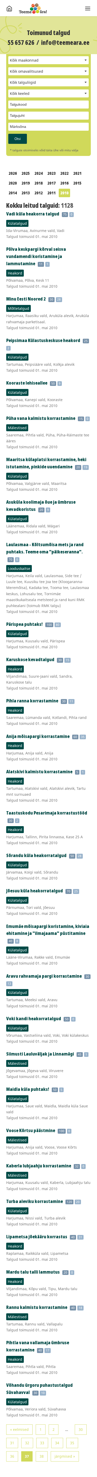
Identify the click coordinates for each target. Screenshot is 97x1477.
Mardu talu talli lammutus (33, 1272)
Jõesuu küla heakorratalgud (34, 890)
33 (42, 1442)
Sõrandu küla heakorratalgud (36, 855)
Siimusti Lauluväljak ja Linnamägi (40, 1054)
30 (81, 1429)
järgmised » (65, 1456)
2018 (38, 183)
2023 (51, 173)
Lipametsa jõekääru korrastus (36, 1236)
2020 (13, 183)
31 (12, 1442)
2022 (64, 173)
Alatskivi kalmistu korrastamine (39, 771)
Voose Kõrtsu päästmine (30, 1130)
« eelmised (19, 1429)
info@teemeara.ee (65, 42)
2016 (64, 183)
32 (27, 1442)
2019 (25, 183)
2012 (38, 193)
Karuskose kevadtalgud (30, 659)
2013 (25, 193)
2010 (64, 193)
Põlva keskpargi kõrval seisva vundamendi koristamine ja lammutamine (36, 256)
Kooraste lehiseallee (26, 383)
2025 (25, 173)
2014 (13, 193)
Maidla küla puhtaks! (27, 1089)
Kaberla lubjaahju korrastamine (38, 1166)
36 (12, 1456)
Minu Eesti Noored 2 (26, 299)
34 (57, 1442)
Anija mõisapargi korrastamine (38, 736)
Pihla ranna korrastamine (32, 701)
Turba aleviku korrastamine (34, 1201)
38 (42, 1456)
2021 (77, 173)
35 (72, 1442)
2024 (38, 173)
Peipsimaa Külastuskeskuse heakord (43, 340)
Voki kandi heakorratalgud (33, 1018)
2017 (51, 183)
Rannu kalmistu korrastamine (36, 1307)
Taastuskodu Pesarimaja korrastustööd (46, 813)
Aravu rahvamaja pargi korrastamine (44, 976)
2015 (77, 183)
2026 (13, 173)
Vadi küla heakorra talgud (32, 214)
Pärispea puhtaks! (24, 624)
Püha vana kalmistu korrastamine (40, 418)
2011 (51, 193)
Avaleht (33, 8)
